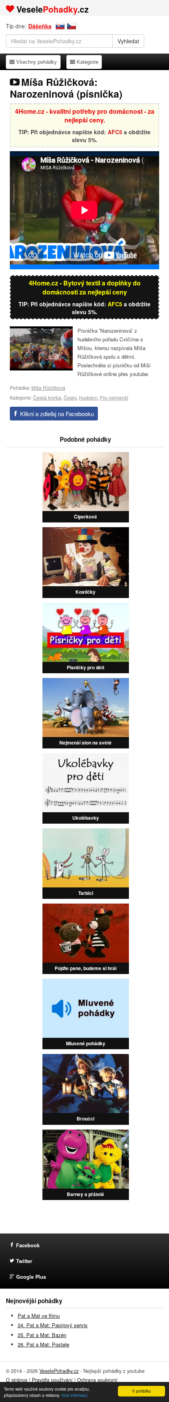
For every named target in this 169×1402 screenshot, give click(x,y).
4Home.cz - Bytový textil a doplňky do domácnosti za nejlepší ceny (85, 287)
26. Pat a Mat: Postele (43, 1344)
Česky (70, 397)
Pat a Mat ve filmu (39, 1315)
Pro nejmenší (114, 397)
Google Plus (31, 1276)
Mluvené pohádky (85, 1043)
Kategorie (87, 61)
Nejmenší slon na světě (85, 742)
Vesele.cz (53, 9)
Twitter (24, 1261)
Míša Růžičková (48, 387)
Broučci (85, 1118)
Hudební (88, 397)
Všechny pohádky (36, 61)
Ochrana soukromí (97, 1379)
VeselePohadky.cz (59, 1370)
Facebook (28, 1245)
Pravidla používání (52, 1379)
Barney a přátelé (85, 1194)
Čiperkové (85, 516)
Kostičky (85, 591)
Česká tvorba (47, 397)
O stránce (17, 1379)
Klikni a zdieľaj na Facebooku (57, 413)
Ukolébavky (85, 817)
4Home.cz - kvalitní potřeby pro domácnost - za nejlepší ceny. (84, 116)
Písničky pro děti (85, 667)
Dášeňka (39, 26)
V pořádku (141, 1391)
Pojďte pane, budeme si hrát (86, 968)
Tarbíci (85, 892)
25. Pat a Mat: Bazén (42, 1335)
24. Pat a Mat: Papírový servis (53, 1325)
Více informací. (74, 1395)
